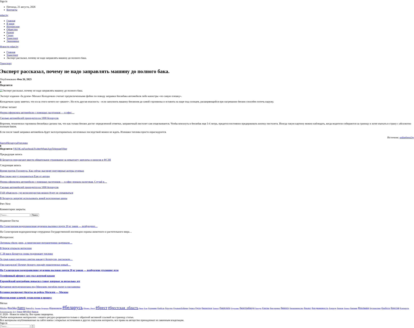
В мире (10, 23)
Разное (10, 32)
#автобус (30, 308)
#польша (363, 308)
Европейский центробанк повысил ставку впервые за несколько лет (40, 281)
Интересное (13, 26)
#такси (19, 312)
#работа (385, 308)
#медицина (275, 308)
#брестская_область (123, 308)
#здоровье (235, 308)
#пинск (346, 308)
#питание (353, 308)
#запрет (216, 308)
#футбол (27, 311)
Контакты (11, 9)
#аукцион (45, 308)
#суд (14, 312)
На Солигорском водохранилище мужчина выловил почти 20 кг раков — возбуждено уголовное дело (59, 270)
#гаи (145, 308)
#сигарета (404, 308)
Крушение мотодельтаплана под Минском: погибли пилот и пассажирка (40, 286)
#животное (207, 308)
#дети (198, 308)
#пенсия (340, 308)
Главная (10, 20)
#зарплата (224, 308)
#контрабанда (247, 308)
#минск (285, 308)
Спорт (9, 35)
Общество (12, 29)
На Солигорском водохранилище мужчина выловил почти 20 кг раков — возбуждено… (49, 226)
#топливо (22, 143)
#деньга (192, 308)
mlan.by (4, 15)
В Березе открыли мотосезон (16, 248)
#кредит (258, 308)
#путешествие (375, 308)
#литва (265, 308)
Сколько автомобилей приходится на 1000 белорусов (29, 118)
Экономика (12, 41)
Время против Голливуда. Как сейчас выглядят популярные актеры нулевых (42, 170)
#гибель (160, 308)
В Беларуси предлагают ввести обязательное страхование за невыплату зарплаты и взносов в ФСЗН (55, 159)
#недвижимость (320, 308)
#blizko (3, 308)
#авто (3, 143)
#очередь (332, 308)
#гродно (169, 308)
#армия (38, 308)
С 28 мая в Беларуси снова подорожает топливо (26, 253)
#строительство (6, 312)
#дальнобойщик (180, 308)
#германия (152, 308)
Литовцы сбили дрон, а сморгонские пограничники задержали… (36, 242)
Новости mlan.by (9, 46)
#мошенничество (296, 308)
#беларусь (11, 143)
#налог (307, 308)
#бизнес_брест (89, 308)
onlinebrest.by (407, 137)
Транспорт (12, 38)
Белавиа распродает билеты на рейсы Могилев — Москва (34, 292)
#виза (141, 308)
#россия (395, 308)
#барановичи (55, 308)
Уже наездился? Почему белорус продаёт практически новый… (35, 264)
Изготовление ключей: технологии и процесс (26, 297)
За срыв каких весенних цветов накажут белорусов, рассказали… (36, 259)
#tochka (12, 308)
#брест (101, 307)
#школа (35, 311)
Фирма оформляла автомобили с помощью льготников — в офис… (37, 112)
